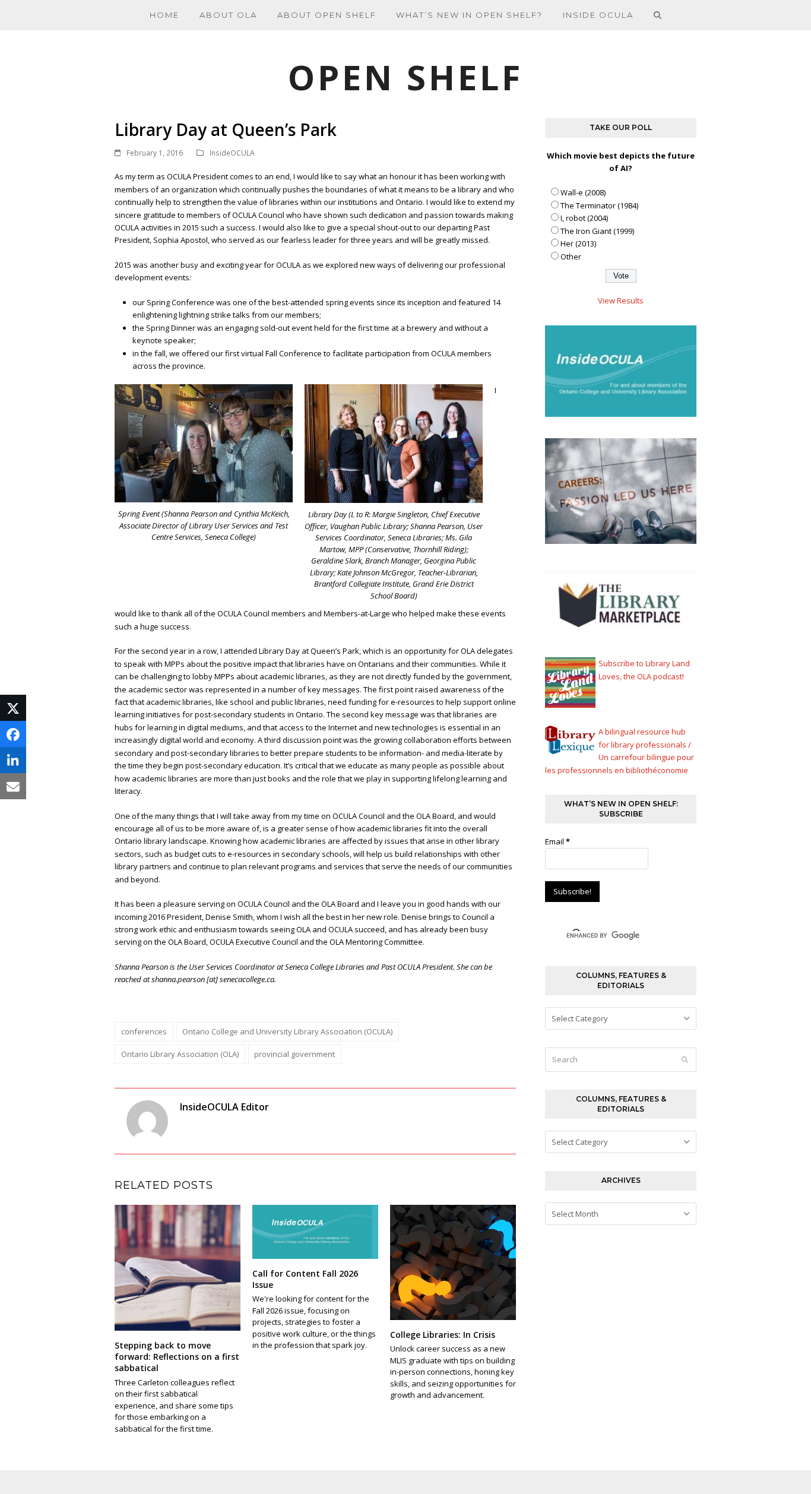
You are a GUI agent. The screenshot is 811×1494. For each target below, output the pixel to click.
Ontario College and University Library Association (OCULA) (287, 1031)
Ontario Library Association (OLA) (180, 1054)
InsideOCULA (232, 153)
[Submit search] (685, 1060)
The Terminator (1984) (599, 205)
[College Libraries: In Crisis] (453, 1261)
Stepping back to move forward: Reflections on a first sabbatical (177, 1357)
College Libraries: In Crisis (442, 1334)
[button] (658, 15)
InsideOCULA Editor (224, 1106)
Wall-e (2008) (583, 192)
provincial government (294, 1054)
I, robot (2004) (584, 218)
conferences (144, 1031)
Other (570, 256)
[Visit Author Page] (147, 1120)
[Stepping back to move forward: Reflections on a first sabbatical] (177, 1266)
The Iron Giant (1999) (597, 231)
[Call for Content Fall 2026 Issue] (315, 1231)
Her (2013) (578, 243)
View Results (621, 300)
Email (557, 841)
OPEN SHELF (405, 76)
